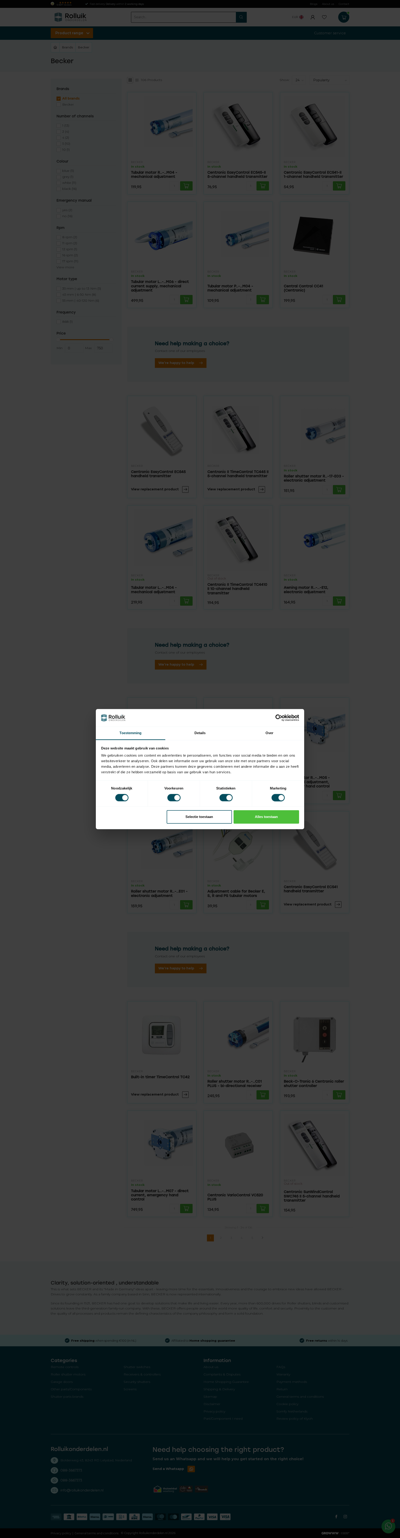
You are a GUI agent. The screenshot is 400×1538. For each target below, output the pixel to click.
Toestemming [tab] (130, 733)
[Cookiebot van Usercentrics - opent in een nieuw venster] (279, 717)
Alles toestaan (266, 817)
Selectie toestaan (199, 817)
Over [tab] (269, 733)
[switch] (174, 797)
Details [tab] (200, 733)
